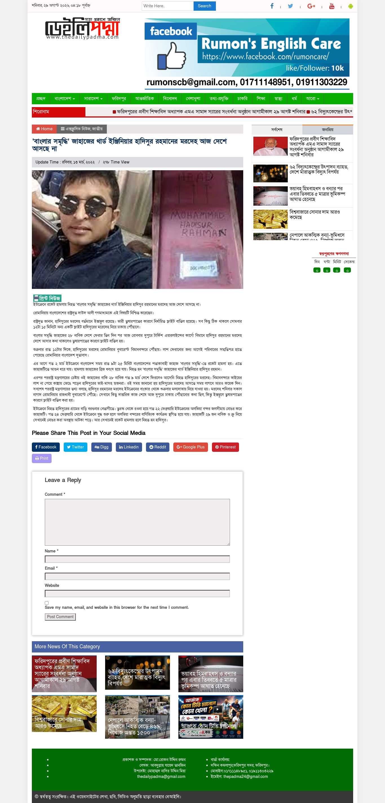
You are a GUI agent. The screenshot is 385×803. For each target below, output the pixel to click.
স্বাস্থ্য (278, 99)
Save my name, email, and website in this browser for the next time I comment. (117, 607)
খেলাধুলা (193, 99)
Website (52, 585)
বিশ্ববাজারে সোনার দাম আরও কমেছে (58, 723)
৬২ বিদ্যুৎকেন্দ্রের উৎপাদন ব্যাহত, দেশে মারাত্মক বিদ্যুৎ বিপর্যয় (136, 677)
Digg (104, 447)
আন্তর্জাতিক (144, 99)
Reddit (159, 447)
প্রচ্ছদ (40, 99)
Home (46, 129)
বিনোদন (170, 99)
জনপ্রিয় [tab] (327, 129)
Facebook (46, 447)
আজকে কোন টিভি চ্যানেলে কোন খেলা (208, 729)
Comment (55, 494)
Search (204, 6)
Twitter (77, 447)
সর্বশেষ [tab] (276, 129)
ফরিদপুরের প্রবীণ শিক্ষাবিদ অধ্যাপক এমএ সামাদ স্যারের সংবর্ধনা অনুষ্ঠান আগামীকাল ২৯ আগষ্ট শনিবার (198, 112)
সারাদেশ (92, 99)
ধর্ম (294, 99)
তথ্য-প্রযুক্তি (219, 99)
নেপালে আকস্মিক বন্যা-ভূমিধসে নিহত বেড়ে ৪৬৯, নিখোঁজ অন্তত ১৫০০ (134, 726)
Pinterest (227, 447)
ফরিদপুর (119, 99)
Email (51, 568)
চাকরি (242, 99)
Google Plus (193, 447)
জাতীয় (97, 129)
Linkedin (131, 447)
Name (51, 551)
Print (43, 458)
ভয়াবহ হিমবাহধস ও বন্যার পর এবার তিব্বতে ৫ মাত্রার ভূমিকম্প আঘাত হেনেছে (208, 680)
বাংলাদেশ (63, 99)
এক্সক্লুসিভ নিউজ (78, 129)
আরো (311, 99)
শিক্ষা (261, 99)
